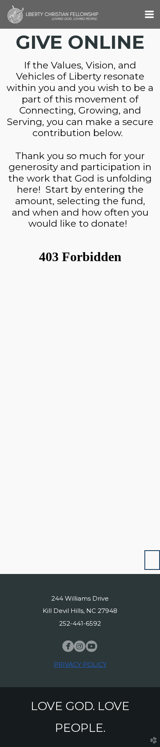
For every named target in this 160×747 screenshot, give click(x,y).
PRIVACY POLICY (80, 664)
